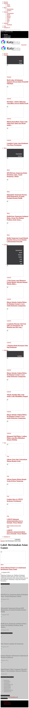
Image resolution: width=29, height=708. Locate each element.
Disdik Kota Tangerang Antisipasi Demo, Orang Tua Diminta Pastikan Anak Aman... (14, 625)
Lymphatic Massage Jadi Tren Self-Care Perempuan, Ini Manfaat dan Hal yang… (16, 325)
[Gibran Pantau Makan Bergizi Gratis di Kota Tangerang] (15, 474)
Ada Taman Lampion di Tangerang (12, 643)
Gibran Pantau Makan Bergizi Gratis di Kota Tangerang (16, 480)
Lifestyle (6, 12)
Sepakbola (9, 24)
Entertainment (10, 13)
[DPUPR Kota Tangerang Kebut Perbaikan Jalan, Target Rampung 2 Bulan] (15, 168)
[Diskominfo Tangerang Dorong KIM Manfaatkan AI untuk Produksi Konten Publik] (15, 190)
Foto (5, 26)
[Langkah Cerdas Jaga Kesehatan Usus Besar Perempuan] (15, 138)
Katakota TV (7, 27)
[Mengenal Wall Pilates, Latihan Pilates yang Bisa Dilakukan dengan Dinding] (15, 431)
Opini (8, 20)
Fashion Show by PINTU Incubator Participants (15, 500)
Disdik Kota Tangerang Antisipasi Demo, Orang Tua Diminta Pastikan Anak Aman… (17, 218)
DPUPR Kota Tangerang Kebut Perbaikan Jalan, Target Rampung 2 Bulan (17, 174)
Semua (20, 58)
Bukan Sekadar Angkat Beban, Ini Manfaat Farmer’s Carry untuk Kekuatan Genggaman (17, 303)
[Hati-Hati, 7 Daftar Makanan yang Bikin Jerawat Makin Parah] (15, 97)
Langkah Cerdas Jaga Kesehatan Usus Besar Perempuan (17, 144)
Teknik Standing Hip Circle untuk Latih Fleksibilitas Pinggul (17, 395)
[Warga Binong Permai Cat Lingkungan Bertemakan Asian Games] (13, 563)
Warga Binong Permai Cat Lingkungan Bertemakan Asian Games (13, 568)
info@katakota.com (13, 697)
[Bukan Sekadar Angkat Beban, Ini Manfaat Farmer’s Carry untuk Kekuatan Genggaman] (15, 297)
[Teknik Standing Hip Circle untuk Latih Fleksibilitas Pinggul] (15, 390)
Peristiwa (9, 10)
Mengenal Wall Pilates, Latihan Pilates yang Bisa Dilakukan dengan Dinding (17, 438)
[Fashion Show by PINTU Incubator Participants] (15, 494)
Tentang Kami (7, 36)
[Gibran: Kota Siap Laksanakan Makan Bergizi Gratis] (15, 455)
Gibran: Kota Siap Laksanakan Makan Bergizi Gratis (17, 460)
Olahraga (6, 23)
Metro (5, 7)
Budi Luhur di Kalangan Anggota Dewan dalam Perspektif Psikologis (17, 81)
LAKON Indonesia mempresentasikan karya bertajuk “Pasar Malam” (15, 520)
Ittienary (9, 16)
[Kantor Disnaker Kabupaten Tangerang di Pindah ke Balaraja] (4, 652)
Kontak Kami (7, 37)
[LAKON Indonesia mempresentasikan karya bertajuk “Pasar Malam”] (15, 514)
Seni (8, 21)
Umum (8, 6)
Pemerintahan (10, 9)
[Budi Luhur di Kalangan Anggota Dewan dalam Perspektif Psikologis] (15, 75)
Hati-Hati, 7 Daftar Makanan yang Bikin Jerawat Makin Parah (17, 102)
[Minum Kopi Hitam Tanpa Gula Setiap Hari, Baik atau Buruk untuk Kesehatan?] (15, 117)
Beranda (6, 2)
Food (8, 19)
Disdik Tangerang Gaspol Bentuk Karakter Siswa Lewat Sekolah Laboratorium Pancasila (17, 239)
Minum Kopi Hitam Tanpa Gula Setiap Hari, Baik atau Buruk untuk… (17, 123)
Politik (8, 4)
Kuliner (9, 17)
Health (8, 14)
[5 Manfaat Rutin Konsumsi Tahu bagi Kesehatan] (15, 341)
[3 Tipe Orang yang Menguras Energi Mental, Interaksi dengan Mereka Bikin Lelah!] (15, 276)
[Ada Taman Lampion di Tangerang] (4, 640)
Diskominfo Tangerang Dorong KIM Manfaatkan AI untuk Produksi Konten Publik (17, 196)
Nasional (6, 3)
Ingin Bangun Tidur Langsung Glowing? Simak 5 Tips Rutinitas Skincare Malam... (14, 670)
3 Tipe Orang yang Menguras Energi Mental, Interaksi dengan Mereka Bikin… (17, 282)
